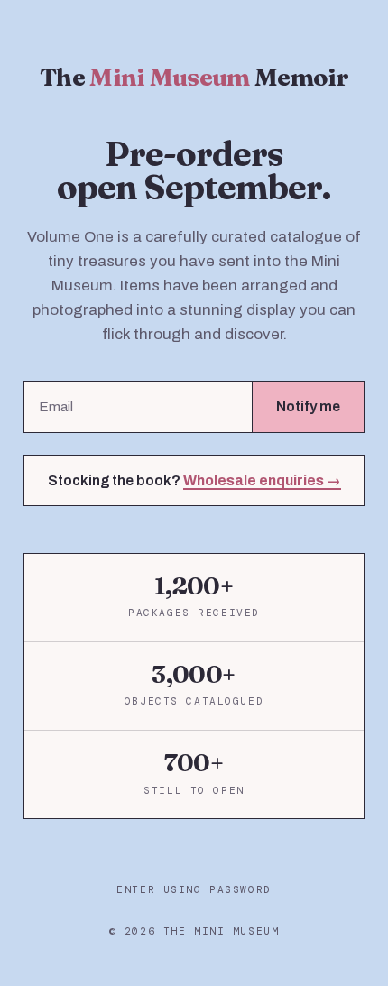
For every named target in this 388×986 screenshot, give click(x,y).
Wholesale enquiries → (262, 480)
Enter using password (193, 889)
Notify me (308, 406)
